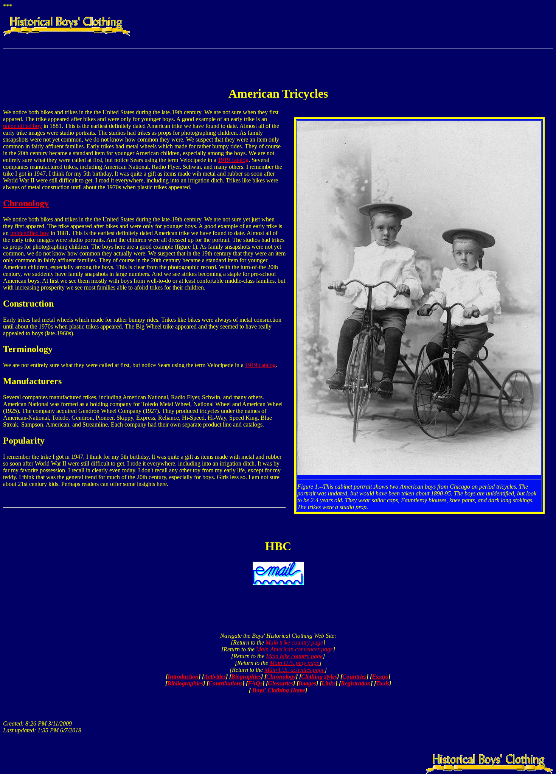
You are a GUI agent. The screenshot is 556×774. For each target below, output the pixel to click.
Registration (356, 683)
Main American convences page (294, 649)
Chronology (26, 203)
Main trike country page (294, 642)
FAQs (255, 683)
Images (307, 683)
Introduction (183, 676)
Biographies (246, 676)
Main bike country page (294, 656)
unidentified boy (22, 126)
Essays (380, 676)
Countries (354, 676)
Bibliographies (185, 683)
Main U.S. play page (294, 663)
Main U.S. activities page (294, 670)
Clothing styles (319, 676)
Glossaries (280, 683)
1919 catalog (233, 160)
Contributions (225, 683)
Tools (382, 683)
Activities (215, 676)
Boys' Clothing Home (278, 690)
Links (328, 683)
